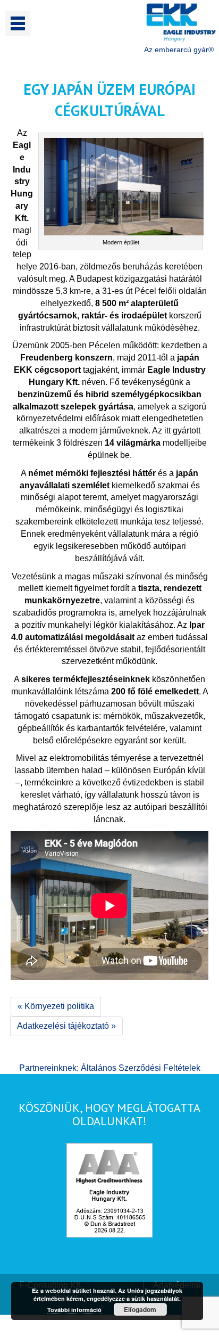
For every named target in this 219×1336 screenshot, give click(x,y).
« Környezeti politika (56, 1006)
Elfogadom (140, 1309)
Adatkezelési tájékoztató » (66, 1025)
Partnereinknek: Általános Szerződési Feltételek (109, 1067)
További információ (74, 1310)
